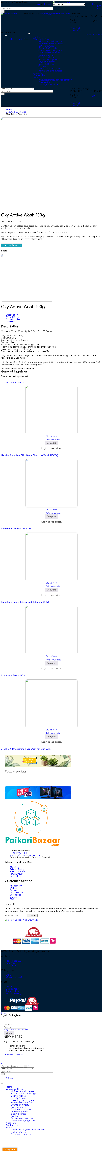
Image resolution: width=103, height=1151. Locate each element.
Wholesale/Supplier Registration (28, 1130)
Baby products (18, 1096)
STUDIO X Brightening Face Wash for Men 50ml (25, 749)
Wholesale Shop (14, 1089)
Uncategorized (14, 977)
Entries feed (12, 989)
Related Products (15, 383)
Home (9, 110)
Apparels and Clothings (23, 1094)
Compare (51, 443)
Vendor (10, 1127)
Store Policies (13, 319)
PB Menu (10, 1078)
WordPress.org (13, 993)
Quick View (51, 436)
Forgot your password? (16, 1029)
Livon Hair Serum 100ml (13, 675)
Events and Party (20, 1105)
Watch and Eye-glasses (23, 1121)
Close (4, 1013)
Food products (18, 1107)
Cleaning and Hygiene (22, 1100)
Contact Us (12, 1125)
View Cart (75, 28)
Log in (9, 987)
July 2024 (11, 963)
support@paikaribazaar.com (55, 14)
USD (99, 9)
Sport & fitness (18, 1114)
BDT (94, 4)
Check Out (75, 30)
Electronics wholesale (22, 1103)
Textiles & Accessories (22, 1118)
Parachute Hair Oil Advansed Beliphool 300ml (25, 602)
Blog (8, 975)
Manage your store (21, 1134)
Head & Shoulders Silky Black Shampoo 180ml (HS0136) (29, 455)
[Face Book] (10, 776)
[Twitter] (10, 778)
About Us (11, 1123)
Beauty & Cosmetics (16, 112)
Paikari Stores (18, 1132)
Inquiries (10, 322)
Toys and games (19, 1112)
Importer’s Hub (94, 35)
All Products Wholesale (22, 1091)
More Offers (12, 317)
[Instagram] (10, 781)
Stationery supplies (21, 1109)
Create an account (13, 1055)
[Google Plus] (10, 783)
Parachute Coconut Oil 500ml (16, 529)
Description (12, 315)
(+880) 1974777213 (18, 853)
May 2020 (11, 965)
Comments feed (14, 991)
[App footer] (22, 920)
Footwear (16, 1116)
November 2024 (14, 961)
